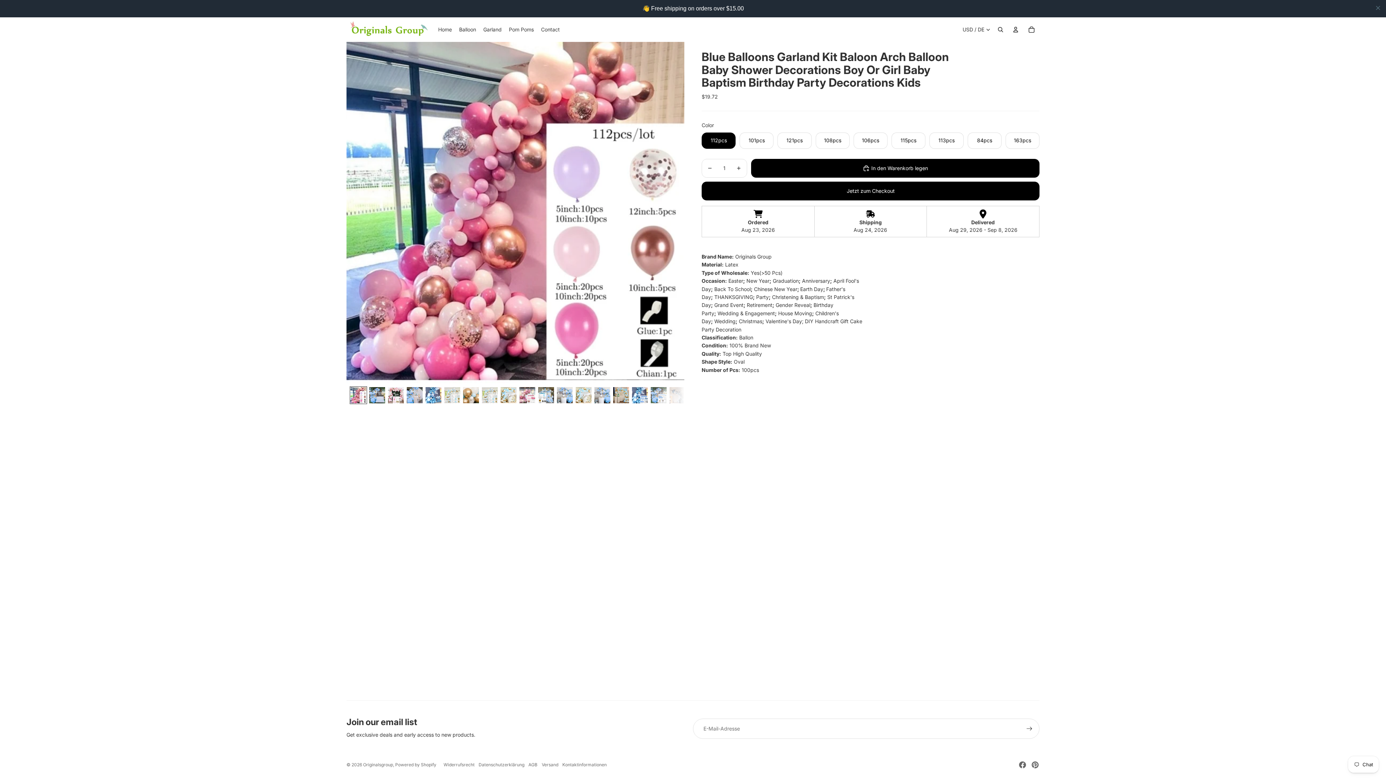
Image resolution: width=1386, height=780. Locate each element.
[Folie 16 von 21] (640, 395)
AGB (532, 764)
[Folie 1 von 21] (358, 395)
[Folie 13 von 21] (584, 395)
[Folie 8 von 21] (490, 395)
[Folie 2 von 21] (377, 395)
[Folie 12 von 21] (565, 395)
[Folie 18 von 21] (677, 395)
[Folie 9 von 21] (509, 395)
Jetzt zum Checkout (871, 191)
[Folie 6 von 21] (452, 395)
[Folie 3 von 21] (396, 395)
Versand (550, 764)
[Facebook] (1022, 764)
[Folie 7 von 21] (471, 395)
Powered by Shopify (415, 764)
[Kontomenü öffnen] (1016, 30)
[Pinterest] (1035, 764)
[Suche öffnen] (1000, 30)
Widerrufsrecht (459, 764)
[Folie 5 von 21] (433, 395)
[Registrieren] (1029, 729)
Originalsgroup (378, 764)
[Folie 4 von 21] (415, 395)
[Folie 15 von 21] (621, 395)
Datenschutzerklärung (501, 764)
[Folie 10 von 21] (527, 395)
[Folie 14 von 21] (602, 395)
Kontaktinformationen (584, 764)
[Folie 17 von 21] (659, 395)
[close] (1378, 7)
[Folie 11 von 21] (546, 395)
